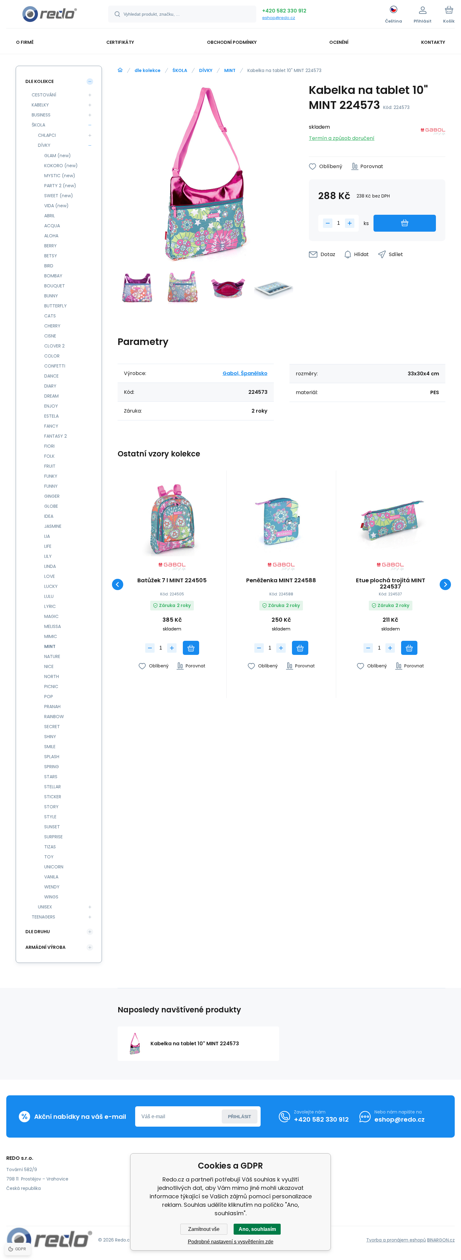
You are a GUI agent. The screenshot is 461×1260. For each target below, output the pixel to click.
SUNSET (52, 827)
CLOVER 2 (54, 346)
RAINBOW (54, 716)
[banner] (49, 15)
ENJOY (51, 406)
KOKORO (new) (61, 165)
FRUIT (50, 466)
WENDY (52, 887)
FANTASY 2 (55, 436)
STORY (51, 807)
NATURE (52, 656)
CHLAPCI (47, 135)
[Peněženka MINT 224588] (281, 518)
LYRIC (50, 606)
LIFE (47, 546)
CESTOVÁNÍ (44, 95)
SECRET (52, 726)
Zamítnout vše (204, 1229)
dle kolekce (148, 70)
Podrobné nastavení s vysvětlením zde (230, 1241)
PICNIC (51, 686)
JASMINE (52, 526)
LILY (48, 556)
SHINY (50, 736)
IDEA (48, 516)
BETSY (50, 256)
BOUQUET (54, 286)
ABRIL (49, 216)
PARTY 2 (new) (60, 186)
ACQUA (52, 226)
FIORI (49, 446)
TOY (49, 857)
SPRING (51, 767)
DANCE (51, 376)
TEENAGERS (43, 917)
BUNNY (51, 296)
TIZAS (50, 847)
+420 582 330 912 (284, 10)
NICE (49, 666)
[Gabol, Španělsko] (433, 133)
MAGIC (51, 616)
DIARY (50, 386)
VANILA (51, 877)
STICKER (52, 797)
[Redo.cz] (120, 70)
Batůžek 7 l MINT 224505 (172, 580)
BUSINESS (41, 115)
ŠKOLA (179, 70)
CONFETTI (54, 366)
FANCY (51, 426)
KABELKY (40, 105)
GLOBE (51, 506)
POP (48, 696)
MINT (230, 70)
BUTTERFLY (55, 306)
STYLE (50, 817)
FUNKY (50, 476)
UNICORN (53, 867)
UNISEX (45, 907)
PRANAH (52, 706)
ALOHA (51, 236)
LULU (49, 596)
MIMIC (50, 636)
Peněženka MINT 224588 (281, 580)
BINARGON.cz (441, 1240)
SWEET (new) (58, 196)
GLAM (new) (57, 155)
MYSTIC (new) (59, 175)
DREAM (51, 396)
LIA (47, 536)
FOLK (49, 456)
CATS (50, 316)
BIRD (48, 266)
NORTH (51, 676)
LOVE (49, 576)
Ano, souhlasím (257, 1229)
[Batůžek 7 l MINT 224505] (172, 518)
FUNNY (51, 486)
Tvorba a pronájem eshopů (396, 1240)
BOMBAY (53, 276)
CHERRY (52, 326)
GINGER (52, 496)
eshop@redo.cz (278, 18)
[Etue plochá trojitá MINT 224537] (390, 518)
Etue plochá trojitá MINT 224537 (390, 583)
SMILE (50, 746)
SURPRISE (53, 837)
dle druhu (37, 931)
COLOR (52, 356)
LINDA (50, 566)
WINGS (51, 897)
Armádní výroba (45, 947)
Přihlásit (239, 1116)
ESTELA (51, 416)
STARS (50, 777)
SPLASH (51, 756)
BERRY (50, 246)
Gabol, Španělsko (245, 373)
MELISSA (52, 626)
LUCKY (51, 586)
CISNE (50, 336)
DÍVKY (205, 70)
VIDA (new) (56, 206)
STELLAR (52, 787)
